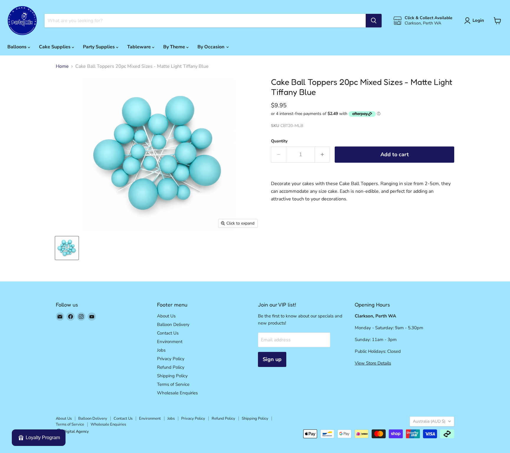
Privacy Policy (170, 359)
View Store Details (373, 363)
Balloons (17, 47)
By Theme (174, 47)
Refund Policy (170, 367)
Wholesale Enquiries (177, 393)
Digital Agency (76, 431)
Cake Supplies (55, 47)
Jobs (161, 350)
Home (62, 66)
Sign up (272, 359)
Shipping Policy (172, 376)
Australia (429, 421)
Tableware (139, 47)
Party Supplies (99, 47)
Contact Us (168, 333)
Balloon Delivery (173, 324)
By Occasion (211, 47)
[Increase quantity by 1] (322, 154)
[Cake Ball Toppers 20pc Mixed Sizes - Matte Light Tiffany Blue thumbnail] (67, 248)
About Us (166, 316)
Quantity (279, 141)
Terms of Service (173, 384)
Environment (169, 342)
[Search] (374, 20)
